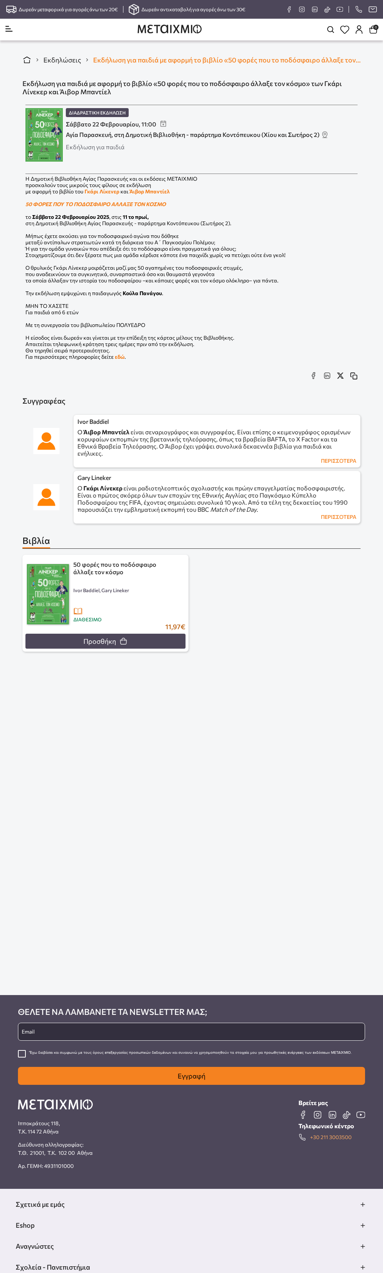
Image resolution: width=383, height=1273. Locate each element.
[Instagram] (301, 9)
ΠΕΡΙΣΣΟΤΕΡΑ (338, 461)
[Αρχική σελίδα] (26, 59)
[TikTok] (327, 9)
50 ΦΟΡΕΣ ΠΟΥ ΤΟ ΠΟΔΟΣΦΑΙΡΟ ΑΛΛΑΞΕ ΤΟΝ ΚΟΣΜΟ (95, 204)
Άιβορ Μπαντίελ (149, 191)
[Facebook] (289, 9)
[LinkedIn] (314, 9)
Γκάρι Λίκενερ (102, 191)
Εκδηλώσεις (62, 60)
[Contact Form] (372, 9)
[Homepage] (169, 29)
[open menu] (8, 29)
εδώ (120, 357)
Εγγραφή (191, 1076)
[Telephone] (358, 9)
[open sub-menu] (362, 1204)
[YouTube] (339, 9)
